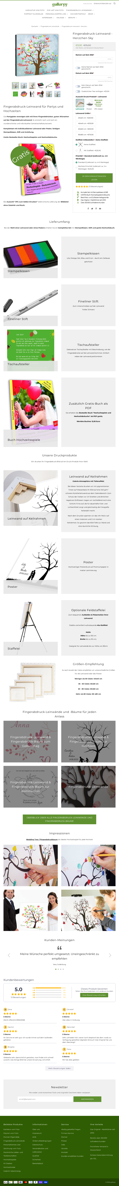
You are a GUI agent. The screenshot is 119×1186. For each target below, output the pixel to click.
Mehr (90, 14)
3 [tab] (60, 969)
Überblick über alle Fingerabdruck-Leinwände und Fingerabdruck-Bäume (59, 819)
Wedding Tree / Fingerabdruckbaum (42, 839)
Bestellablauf (37, 1163)
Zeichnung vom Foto (12, 1148)
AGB (34, 1137)
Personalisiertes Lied (56, 14)
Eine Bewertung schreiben (94, 995)
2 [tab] (58, 969)
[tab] (15, 85)
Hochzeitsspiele (78, 14)
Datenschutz (37, 1145)
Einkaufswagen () (102, 3)
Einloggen (87, 3)
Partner (64, 1137)
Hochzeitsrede (9, 1167)
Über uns (36, 1129)
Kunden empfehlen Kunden (72, 1156)
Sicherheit (36, 1160)
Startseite (34, 26)
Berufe (71, 18)
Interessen (47, 18)
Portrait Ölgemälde (33, 14)
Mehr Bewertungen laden (59, 1068)
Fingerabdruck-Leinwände (79, 10)
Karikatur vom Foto (35, 10)
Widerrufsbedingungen (41, 1141)
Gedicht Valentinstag (12, 1171)
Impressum (37, 1133)
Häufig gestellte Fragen (70, 1129)
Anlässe (60, 18)
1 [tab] (55, 969)
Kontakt (64, 1152)
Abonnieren (87, 1099)
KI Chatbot (7, 1163)
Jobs (63, 1145)
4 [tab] (63, 969)
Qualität (35, 1156)
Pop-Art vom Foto (55, 10)
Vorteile (64, 1148)
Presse (64, 1141)
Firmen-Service (67, 1133)
